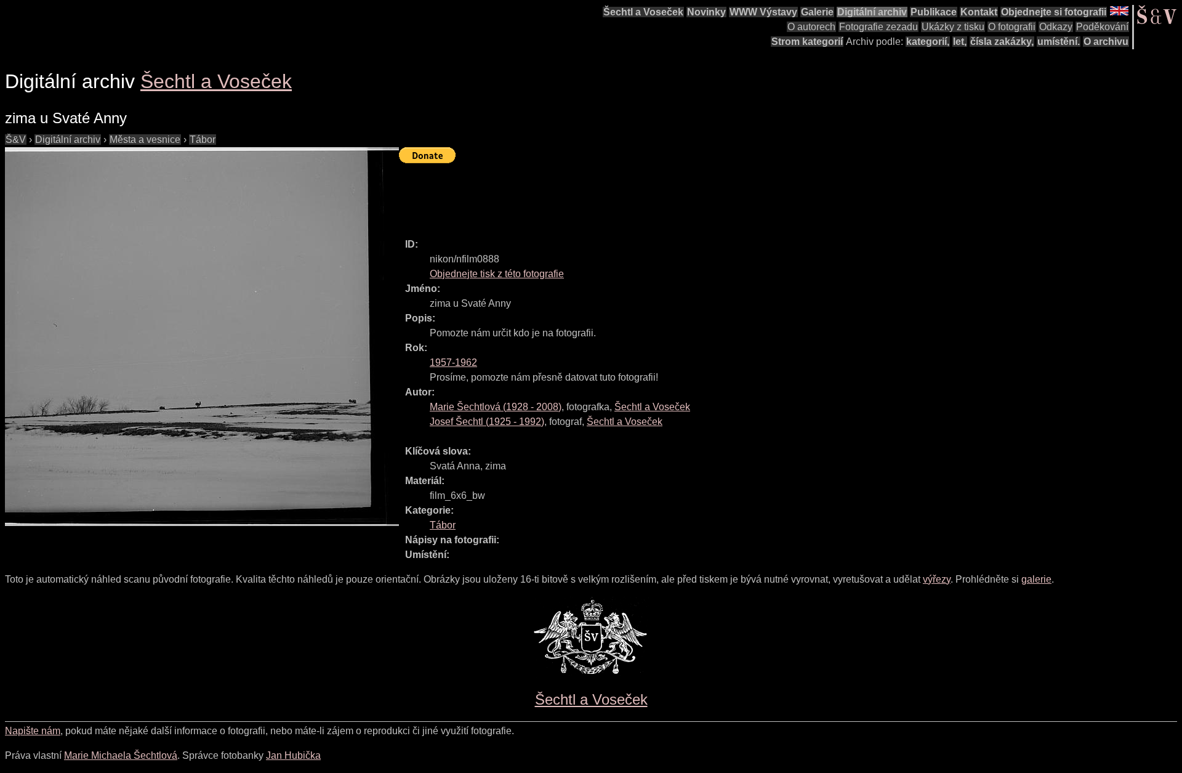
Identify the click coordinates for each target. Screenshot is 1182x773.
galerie (1036, 579)
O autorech (811, 27)
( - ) (495, 407)
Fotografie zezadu (878, 27)
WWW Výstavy (763, 12)
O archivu (1106, 41)
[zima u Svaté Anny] (202, 336)
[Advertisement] (623, 195)
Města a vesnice (145, 139)
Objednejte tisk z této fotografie (497, 274)
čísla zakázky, (1002, 41)
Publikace (934, 12)
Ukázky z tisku (953, 27)
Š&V (16, 139)
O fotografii (1011, 27)
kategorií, (927, 41)
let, (960, 41)
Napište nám (32, 731)
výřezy (937, 579)
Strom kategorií (807, 41)
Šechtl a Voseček (643, 12)
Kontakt (978, 12)
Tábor (202, 139)
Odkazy (1055, 27)
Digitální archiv (872, 12)
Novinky (706, 12)
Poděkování (1102, 27)
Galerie (817, 12)
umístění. (1058, 41)
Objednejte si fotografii (1053, 12)
